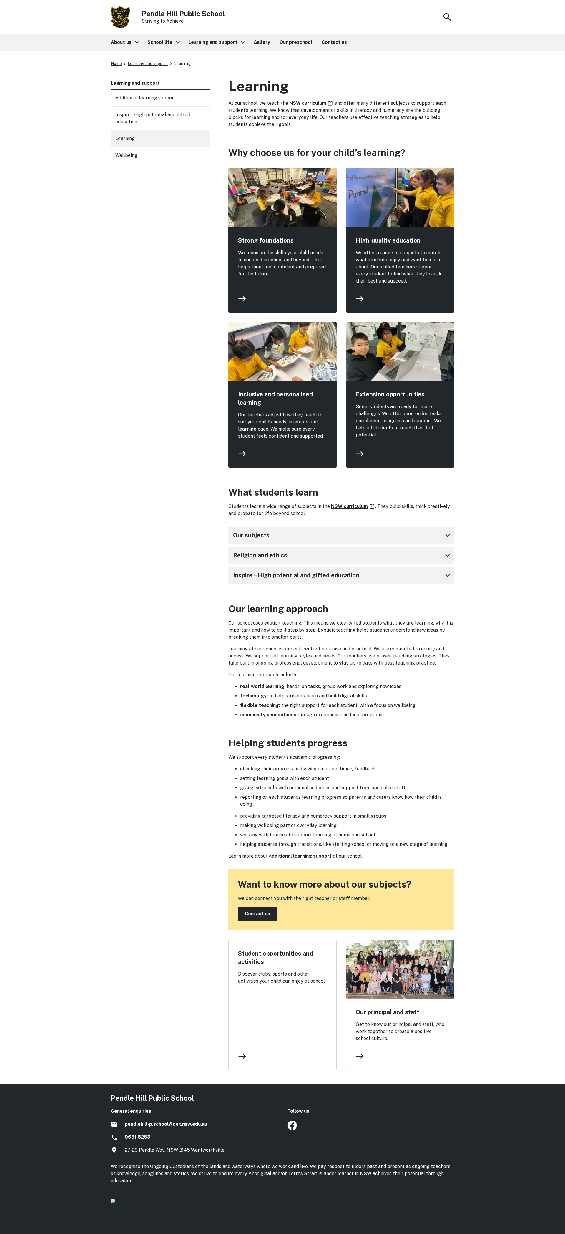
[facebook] (292, 1128)
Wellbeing (126, 155)
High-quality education (388, 240)
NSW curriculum (311, 103)
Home (116, 63)
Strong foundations (266, 240)
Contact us (257, 913)
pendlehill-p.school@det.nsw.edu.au (166, 1124)
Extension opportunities (390, 394)
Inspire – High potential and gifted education (342, 575)
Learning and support (148, 63)
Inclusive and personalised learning (275, 398)
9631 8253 (137, 1137)
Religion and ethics (342, 555)
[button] (124, 42)
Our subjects (342, 535)
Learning (125, 138)
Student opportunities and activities (275, 957)
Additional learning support (145, 98)
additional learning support (300, 856)
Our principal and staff (387, 1012)
